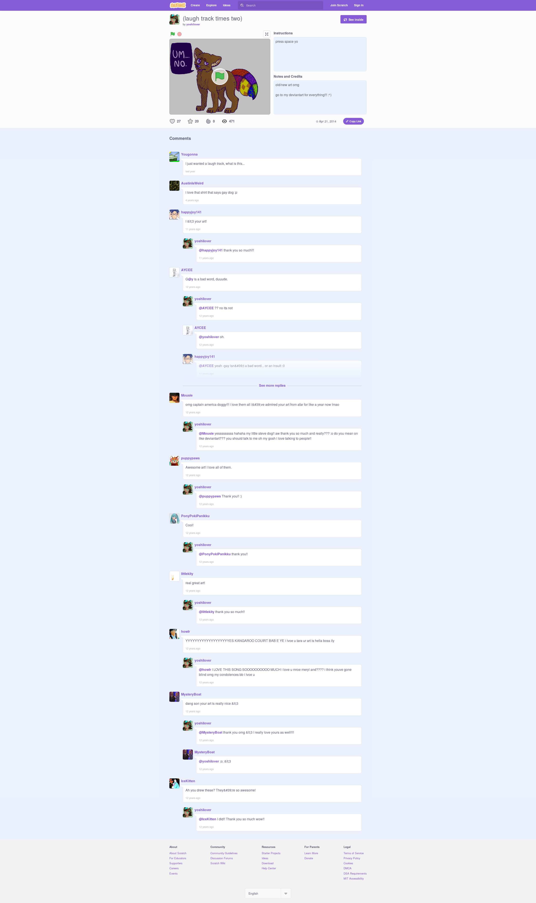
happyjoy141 (191, 212)
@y (190, 279)
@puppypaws (210, 496)
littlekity (187, 573)
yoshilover (193, 24)
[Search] (242, 5)
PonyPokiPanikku (195, 515)
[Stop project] (179, 34)
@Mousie (206, 433)
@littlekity (206, 611)
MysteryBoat (191, 694)
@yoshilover (209, 336)
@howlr (205, 669)
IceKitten (188, 780)
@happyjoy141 (211, 250)
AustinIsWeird (192, 183)
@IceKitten (207, 819)
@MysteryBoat (210, 732)
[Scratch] (177, 5)
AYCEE (187, 269)
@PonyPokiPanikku (215, 553)
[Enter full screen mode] (266, 34)
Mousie (187, 395)
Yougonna (189, 154)
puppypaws (190, 458)
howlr (185, 631)
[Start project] (172, 34)
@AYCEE (206, 307)
